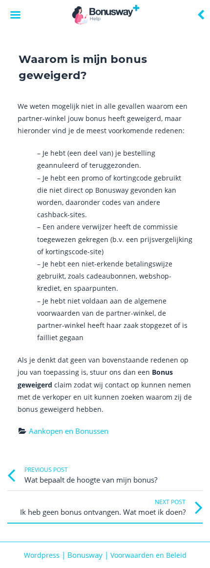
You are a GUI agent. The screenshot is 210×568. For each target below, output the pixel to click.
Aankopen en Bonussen (68, 431)
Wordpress (42, 555)
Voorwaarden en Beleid (148, 555)
